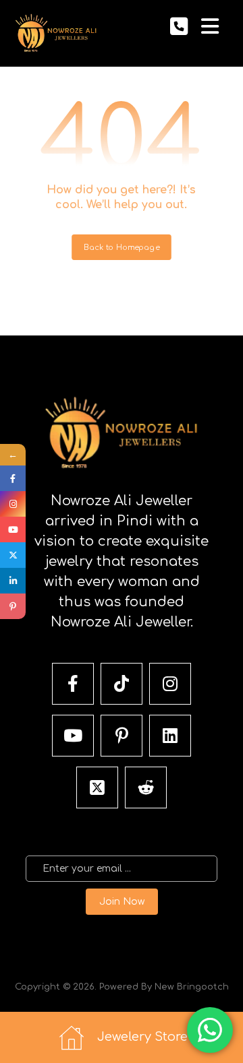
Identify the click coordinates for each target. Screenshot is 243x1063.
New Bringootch (192, 987)
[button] (210, 26)
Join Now (121, 902)
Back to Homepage (121, 247)
